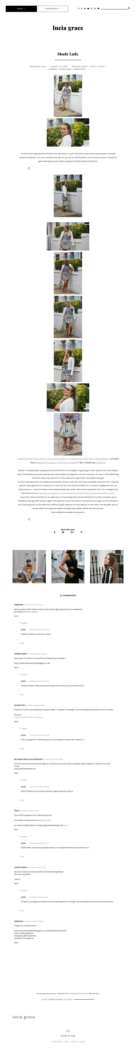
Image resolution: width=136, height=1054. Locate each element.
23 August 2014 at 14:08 (37, 654)
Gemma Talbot (20, 654)
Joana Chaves (20, 867)
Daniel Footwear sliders (62, 463)
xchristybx (19, 705)
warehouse (80, 69)
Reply (16, 616)
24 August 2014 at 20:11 (39, 897)
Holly (16, 811)
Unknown (18, 605)
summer (53, 69)
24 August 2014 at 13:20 (29, 811)
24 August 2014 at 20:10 (39, 843)
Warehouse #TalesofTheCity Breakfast (79, 994)
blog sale (47, 820)
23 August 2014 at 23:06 (53, 759)
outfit (101, 66)
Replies (24, 623)
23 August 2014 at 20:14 (35, 705)
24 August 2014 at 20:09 (39, 787)
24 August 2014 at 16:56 (33, 921)
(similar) (101, 463)
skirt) (106, 459)
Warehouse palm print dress (86, 459)
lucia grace (68, 27)
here (65, 825)
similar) (42, 463)
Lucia (23, 630)
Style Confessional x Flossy (57, 999)
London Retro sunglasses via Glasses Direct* (42, 459)
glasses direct (80, 66)
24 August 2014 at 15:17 (37, 867)
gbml (82, 1042)
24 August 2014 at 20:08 (39, 735)
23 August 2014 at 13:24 (33, 605)
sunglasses (65, 69)
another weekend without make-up (28, 717)
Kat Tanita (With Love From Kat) (28, 759)
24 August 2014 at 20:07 (39, 681)
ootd (92, 66)
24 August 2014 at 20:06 (39, 630)
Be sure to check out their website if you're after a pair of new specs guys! (77, 493)
